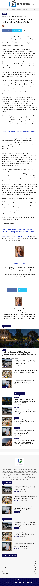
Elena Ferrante (6, 358)
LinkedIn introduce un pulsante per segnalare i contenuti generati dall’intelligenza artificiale (24, 382)
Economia (4, 376)
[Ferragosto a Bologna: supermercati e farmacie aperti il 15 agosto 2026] (7, 374)
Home (3, 9)
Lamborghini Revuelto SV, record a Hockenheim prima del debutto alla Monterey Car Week (25, 361)
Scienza (7, 9)
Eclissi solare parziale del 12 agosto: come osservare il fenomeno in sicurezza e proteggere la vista (25, 442)
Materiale (5, 236)
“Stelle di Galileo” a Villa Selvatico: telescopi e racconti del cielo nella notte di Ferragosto (19, 354)
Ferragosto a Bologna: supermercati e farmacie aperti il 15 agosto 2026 (25, 371)
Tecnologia (5, 387)
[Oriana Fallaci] (3, 26)
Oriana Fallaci (11, 26)
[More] (24, 30)
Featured (4, 366)
